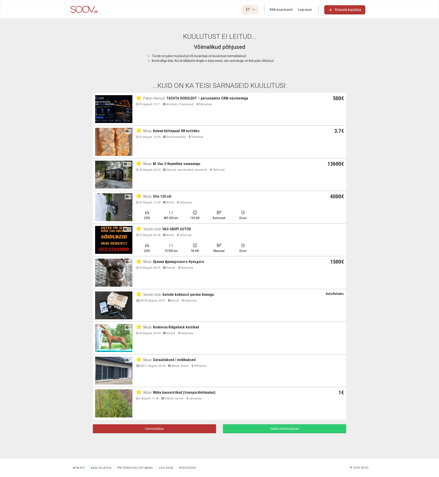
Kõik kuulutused (281, 9)
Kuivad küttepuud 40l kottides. (176, 131)
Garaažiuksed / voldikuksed (174, 360)
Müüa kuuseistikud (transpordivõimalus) (184, 392)
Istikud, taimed (173, 398)
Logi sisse (305, 9)
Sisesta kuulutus (348, 10)
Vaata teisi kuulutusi (284, 428)
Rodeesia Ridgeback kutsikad (176, 327)
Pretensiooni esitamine (135, 467)
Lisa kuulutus (154, 428)
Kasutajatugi (101, 467)
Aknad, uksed (179, 365)
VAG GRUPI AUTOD (176, 229)
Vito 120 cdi (162, 196)
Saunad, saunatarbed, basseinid (186, 169)
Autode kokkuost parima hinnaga (188, 294)
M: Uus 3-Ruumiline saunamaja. (177, 164)
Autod (170, 202)
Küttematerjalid (176, 137)
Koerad (170, 267)
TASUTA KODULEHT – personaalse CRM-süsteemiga (207, 98)
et (248, 9)
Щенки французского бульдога (178, 261)
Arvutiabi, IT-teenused (179, 104)
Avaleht (79, 467)
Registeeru (187, 467)
